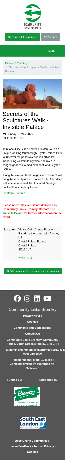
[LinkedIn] (37, 298)
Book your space (14, 193)
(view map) (25, 257)
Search (52, 37)
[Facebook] (17, 298)
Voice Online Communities (31, 440)
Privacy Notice (32, 315)
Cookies (32, 321)
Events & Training (16, 63)
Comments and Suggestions (32, 327)
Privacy (49, 446)
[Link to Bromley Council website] (32, 396)
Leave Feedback (20, 446)
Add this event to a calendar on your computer (34, 271)
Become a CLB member (22, 37)
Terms (38, 446)
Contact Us (32, 333)
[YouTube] (47, 298)
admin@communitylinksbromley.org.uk (35, 349)
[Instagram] (27, 298)
